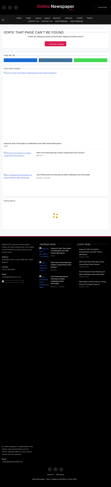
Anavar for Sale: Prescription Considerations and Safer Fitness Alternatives (32, 143)
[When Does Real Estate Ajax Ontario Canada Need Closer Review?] (19, 160)
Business (40, 155)
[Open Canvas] (3, 19)
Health (6, 146)
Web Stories (60, 474)
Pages (79, 18)
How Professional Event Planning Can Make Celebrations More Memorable (63, 175)
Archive (56, 18)
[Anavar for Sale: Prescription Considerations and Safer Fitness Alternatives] (55, 106)
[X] (16, 7)
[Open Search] (108, 20)
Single (39, 18)
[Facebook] (4, 7)
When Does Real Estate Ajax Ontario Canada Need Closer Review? (61, 153)
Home (18, 18)
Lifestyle (47, 178)
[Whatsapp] (90, 60)
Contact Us (33, 21)
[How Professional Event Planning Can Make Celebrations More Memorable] (19, 184)
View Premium (61, 21)
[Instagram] (10, 7)
